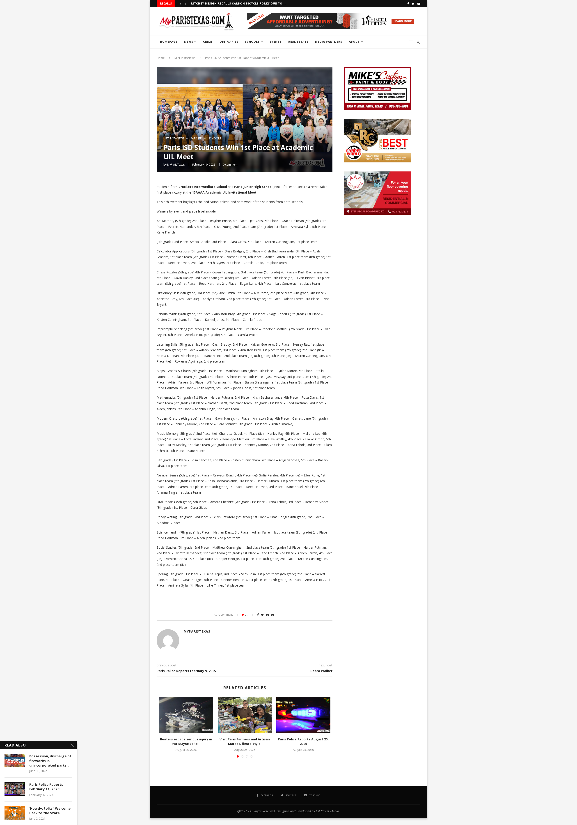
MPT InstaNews (184, 58)
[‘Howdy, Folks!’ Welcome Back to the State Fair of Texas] (15, 813)
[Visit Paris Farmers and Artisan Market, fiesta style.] (245, 715)
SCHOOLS (252, 42)
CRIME (208, 42)
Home (161, 58)
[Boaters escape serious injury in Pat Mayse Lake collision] (186, 715)
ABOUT (354, 42)
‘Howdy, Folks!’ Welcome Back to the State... (50, 810)
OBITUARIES (229, 42)
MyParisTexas (176, 164)
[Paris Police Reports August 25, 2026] (303, 715)
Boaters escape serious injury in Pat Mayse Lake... (186, 741)
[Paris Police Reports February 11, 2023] (15, 789)
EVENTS (276, 42)
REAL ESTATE (298, 42)
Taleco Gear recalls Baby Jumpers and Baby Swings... (237, 3)
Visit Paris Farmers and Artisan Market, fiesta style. (245, 741)
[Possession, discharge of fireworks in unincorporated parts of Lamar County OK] (15, 760)
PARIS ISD (196, 138)
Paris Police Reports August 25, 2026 (303, 741)
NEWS (188, 42)
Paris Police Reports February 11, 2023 (46, 786)
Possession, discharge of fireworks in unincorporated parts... (50, 760)
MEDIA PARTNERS (328, 42)
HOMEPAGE (168, 42)
